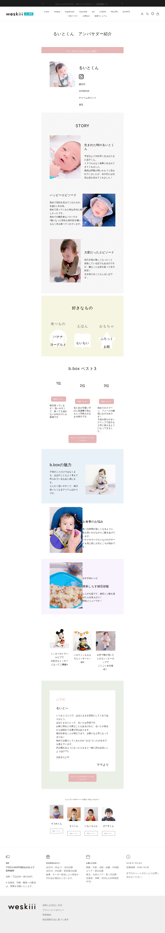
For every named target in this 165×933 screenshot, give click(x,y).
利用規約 (47, 914)
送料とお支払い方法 (52, 905)
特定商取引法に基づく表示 (56, 919)
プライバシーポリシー (53, 910)
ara (93, 12)
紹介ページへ (57, 831)
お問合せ (86, 16)
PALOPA (114, 12)
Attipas (57, 12)
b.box (46, 12)
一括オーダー (73, 16)
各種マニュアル (101, 16)
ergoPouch (70, 12)
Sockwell (83, 12)
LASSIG (102, 12)
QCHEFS (126, 12)
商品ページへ (59, 399)
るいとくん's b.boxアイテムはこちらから (82, 438)
